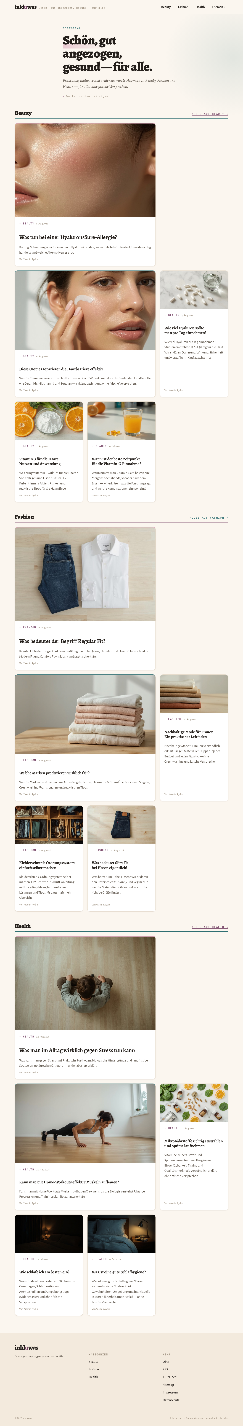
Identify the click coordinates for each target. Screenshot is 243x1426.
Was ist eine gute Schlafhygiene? (119, 1272)
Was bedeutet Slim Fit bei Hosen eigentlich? (110, 865)
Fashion (183, 7)
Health (200, 7)
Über (166, 1361)
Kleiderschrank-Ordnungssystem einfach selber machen (47, 865)
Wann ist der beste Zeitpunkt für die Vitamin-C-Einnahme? (116, 461)
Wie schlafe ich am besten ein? (44, 1272)
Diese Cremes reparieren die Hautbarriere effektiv (61, 369)
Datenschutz (171, 1400)
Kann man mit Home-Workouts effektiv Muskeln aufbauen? (69, 1182)
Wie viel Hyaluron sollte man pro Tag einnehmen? (185, 330)
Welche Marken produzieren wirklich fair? (54, 773)
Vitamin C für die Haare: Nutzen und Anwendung (39, 461)
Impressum (170, 1392)
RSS (165, 1369)
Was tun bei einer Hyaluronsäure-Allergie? (68, 237)
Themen (217, 7)
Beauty (166, 7)
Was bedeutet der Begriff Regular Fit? (62, 641)
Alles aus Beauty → (210, 114)
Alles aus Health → (210, 927)
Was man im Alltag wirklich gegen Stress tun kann (77, 1050)
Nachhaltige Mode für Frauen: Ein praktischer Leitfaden (189, 734)
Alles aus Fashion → (209, 517)
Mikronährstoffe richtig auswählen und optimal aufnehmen (193, 1143)
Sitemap (168, 1385)
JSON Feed (170, 1377)
